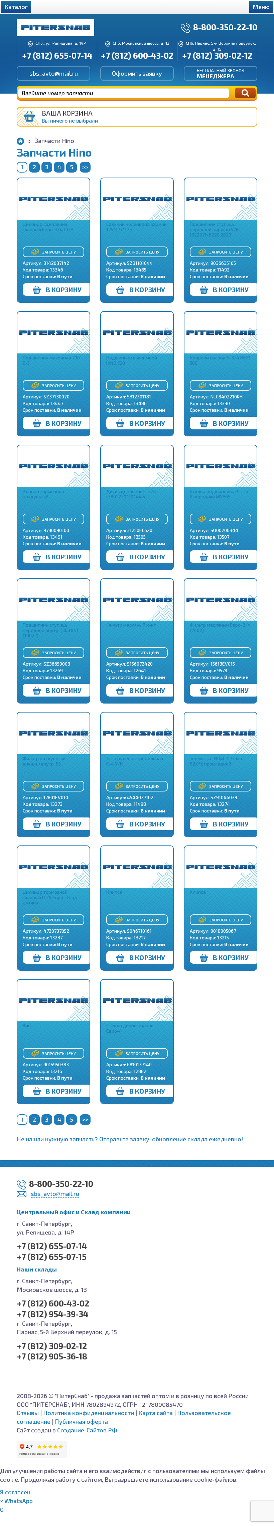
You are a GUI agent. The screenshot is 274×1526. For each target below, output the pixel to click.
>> (85, 167)
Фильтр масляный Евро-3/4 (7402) (220, 627)
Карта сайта (155, 1412)
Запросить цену (59, 252)
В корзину (64, 289)
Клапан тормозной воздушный (43, 493)
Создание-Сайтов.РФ (87, 1430)
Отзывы (28, 1412)
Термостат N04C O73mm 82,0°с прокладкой (216, 761)
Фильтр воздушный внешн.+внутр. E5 (44, 761)
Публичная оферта (81, 1421)
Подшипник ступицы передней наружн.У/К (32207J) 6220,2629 (214, 229)
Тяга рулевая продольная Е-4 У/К (134, 761)
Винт (28, 1025)
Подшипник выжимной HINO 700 (131, 360)
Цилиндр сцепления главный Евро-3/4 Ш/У (48, 226)
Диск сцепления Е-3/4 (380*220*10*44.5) (131, 493)
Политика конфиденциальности (88, 1412)
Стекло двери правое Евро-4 (130, 1028)
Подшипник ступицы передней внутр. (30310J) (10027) (50, 630)
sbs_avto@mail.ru (53, 73)
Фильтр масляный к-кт (131, 625)
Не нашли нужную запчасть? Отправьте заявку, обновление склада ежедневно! (130, 1139)
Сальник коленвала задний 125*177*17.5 (136, 226)
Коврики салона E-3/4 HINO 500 (220, 360)
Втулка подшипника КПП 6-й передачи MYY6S (220, 493)
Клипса (114, 892)
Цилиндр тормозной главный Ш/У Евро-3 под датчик (50, 897)
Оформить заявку (137, 73)
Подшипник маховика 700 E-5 (51, 360)
